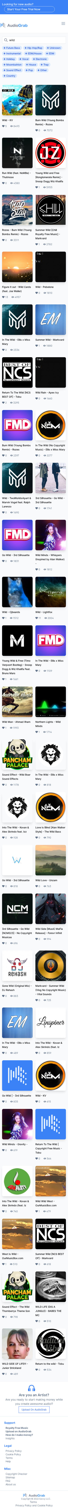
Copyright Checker (16, 1473)
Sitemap (10, 1477)
